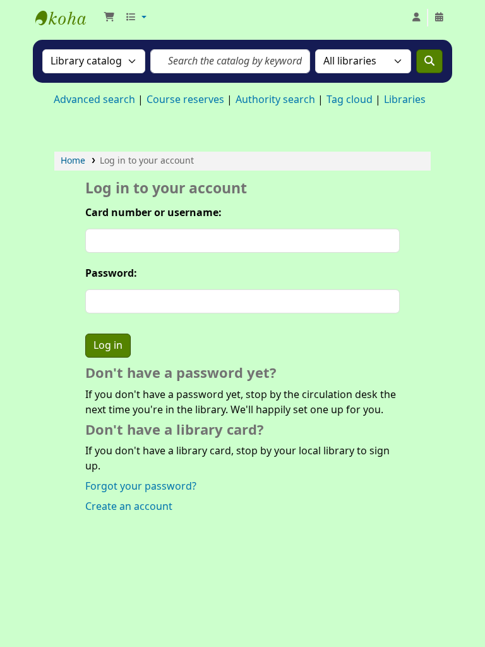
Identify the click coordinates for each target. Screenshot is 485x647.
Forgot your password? (140, 486)
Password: (111, 273)
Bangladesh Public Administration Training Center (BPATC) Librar (67, 17)
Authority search (275, 99)
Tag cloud (349, 99)
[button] (109, 18)
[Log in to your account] (416, 18)
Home (73, 160)
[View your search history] (439, 18)
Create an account (128, 506)
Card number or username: (153, 213)
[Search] (429, 61)
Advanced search (94, 99)
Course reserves (185, 99)
